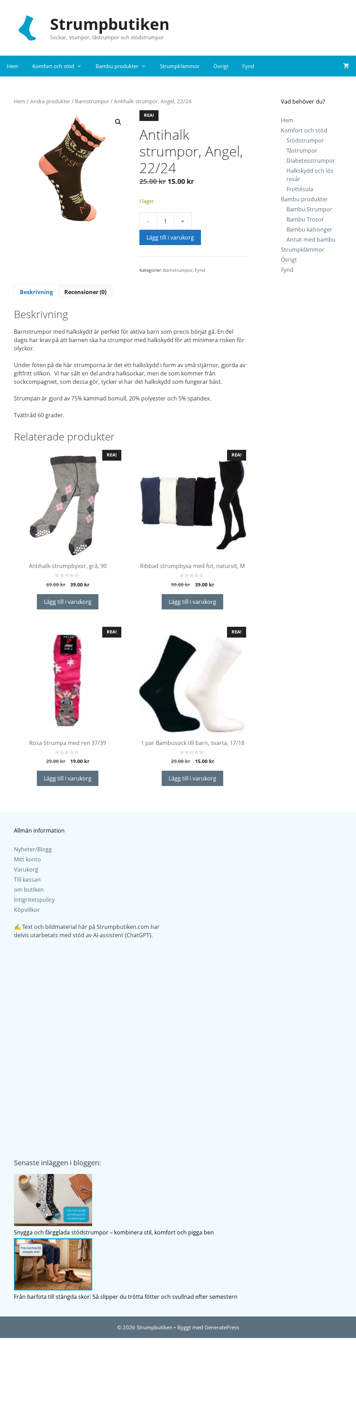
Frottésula (299, 189)
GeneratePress (221, 1327)
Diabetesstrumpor (310, 160)
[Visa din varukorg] (346, 66)
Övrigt (220, 66)
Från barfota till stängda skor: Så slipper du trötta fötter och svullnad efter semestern (125, 1296)
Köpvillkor (27, 910)
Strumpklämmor (180, 66)
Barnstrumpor (92, 101)
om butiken (29, 889)
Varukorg (26, 869)
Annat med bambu (310, 239)
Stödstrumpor (305, 140)
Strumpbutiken (110, 23)
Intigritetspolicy (34, 899)
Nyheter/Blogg (33, 849)
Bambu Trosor (305, 219)
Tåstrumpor (301, 150)
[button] (118, 122)
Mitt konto (27, 859)
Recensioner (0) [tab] (85, 292)
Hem (12, 66)
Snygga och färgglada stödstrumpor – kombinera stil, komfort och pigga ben (114, 1232)
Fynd (248, 66)
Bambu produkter (117, 66)
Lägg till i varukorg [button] (67, 602)
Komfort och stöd (53, 66)
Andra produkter (50, 101)
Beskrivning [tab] (36, 292)
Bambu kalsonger (309, 229)
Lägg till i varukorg (170, 237)
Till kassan (27, 879)
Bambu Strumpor (309, 209)
